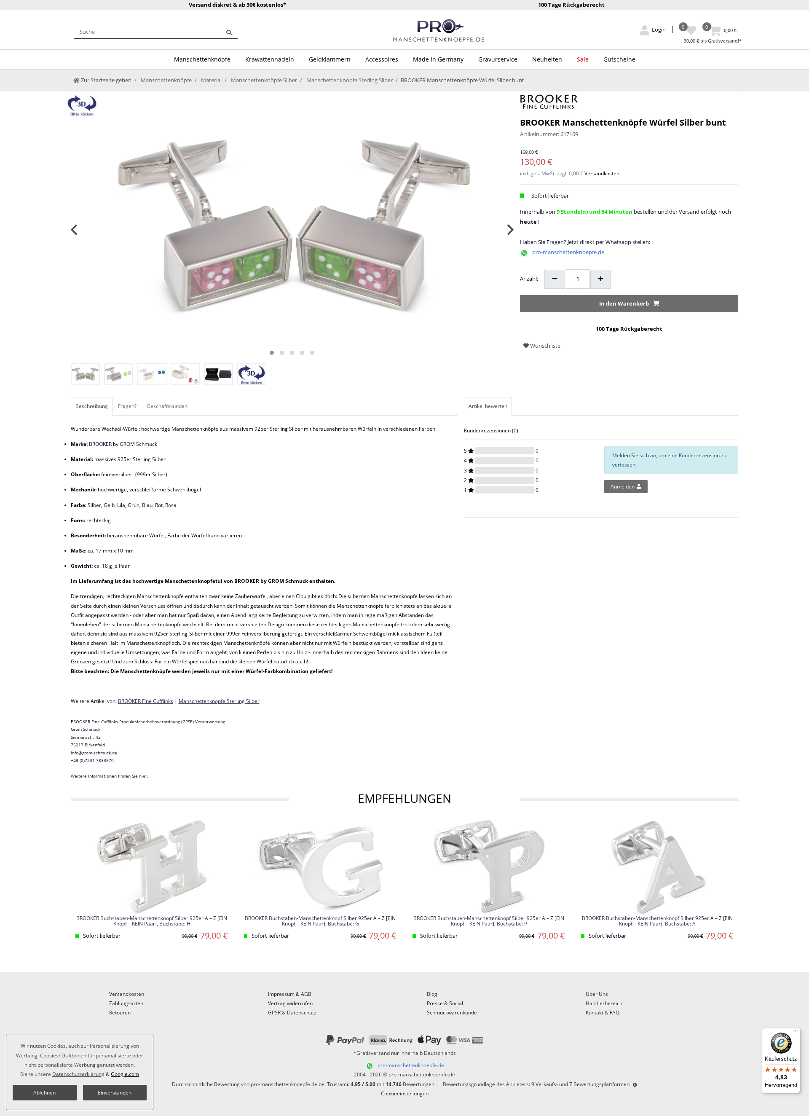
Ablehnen (44, 1092)
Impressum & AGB (289, 994)
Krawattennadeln (269, 59)
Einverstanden (114, 1092)
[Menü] (795, 1033)
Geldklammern (330, 59)
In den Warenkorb (624, 303)
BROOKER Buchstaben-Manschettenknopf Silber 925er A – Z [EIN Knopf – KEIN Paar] (151, 921)
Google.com (125, 1074)
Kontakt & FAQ (602, 1012)
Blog (432, 994)
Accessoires (381, 59)
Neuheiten (547, 59)
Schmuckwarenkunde (452, 1012)
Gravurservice (497, 59)
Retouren (120, 1012)
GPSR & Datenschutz (292, 1012)
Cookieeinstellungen (405, 1093)
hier (143, 776)
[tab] (92, 406)
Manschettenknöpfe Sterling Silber (349, 80)
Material (211, 80)
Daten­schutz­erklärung (78, 1074)
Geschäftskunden (167, 406)
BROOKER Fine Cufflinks (145, 701)
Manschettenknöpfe (202, 59)
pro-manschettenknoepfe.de (568, 252)
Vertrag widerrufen (290, 1003)
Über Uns (597, 994)
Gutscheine (619, 59)
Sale (583, 59)
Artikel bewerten (488, 406)
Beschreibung (91, 406)
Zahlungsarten (126, 1003)
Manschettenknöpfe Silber (263, 80)
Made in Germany (438, 59)
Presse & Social (445, 1003)
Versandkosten (601, 173)
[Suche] (229, 31)
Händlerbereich (604, 1003)
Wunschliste (544, 345)
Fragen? (127, 406)
